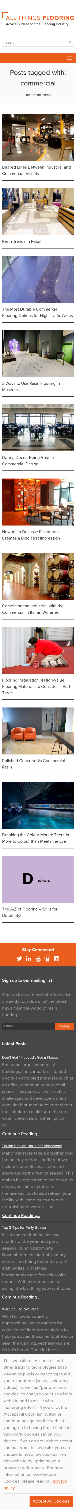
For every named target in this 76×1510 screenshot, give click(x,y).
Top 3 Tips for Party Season (24, 1227)
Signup (64, 1026)
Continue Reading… (21, 1133)
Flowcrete (5, 58)
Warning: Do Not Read (20, 1309)
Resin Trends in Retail (21, 241)
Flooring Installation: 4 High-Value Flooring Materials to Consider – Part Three (36, 687)
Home (29, 95)
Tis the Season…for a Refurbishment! (32, 1146)
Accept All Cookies (51, 1501)
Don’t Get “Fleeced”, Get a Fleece (30, 1057)
